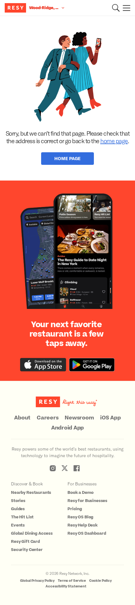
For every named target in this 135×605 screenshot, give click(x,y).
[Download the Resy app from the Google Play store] (92, 364)
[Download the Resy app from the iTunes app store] (43, 364)
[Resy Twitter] (65, 468)
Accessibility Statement (66, 586)
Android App (67, 428)
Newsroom (79, 418)
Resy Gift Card (25, 541)
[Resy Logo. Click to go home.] (16, 8)
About (22, 418)
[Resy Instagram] (53, 468)
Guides (18, 509)
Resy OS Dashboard (87, 533)
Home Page (67, 158)
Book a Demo (80, 492)
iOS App (110, 418)
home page (114, 140)
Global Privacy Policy (37, 580)
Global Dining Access (32, 533)
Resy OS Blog (80, 517)
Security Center (27, 550)
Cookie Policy (100, 580)
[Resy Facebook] (76, 468)
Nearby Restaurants (31, 492)
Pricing (75, 509)
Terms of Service (72, 580)
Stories (18, 501)
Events (18, 525)
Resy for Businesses (87, 501)
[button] (116, 8)
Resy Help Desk (83, 525)
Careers (47, 418)
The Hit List (22, 517)
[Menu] (125, 8)
